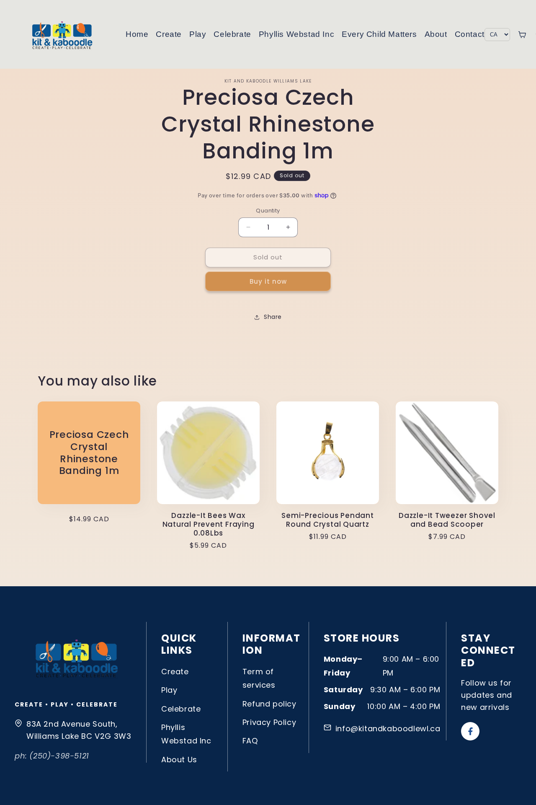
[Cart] (522, 34)
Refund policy (269, 704)
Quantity (268, 211)
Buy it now (268, 281)
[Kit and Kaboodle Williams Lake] (63, 34)
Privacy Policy (269, 722)
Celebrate (232, 34)
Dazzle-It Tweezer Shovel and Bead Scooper (447, 520)
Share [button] (273, 317)
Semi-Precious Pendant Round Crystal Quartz (327, 520)
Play (197, 34)
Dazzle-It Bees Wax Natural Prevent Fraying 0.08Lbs (208, 524)
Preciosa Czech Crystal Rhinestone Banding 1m (89, 453)
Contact (469, 34)
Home (137, 34)
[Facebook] (470, 731)
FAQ (250, 740)
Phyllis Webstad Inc (296, 34)
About (436, 34)
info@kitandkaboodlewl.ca (387, 728)
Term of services (259, 678)
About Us (179, 759)
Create (169, 34)
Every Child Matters (379, 34)
